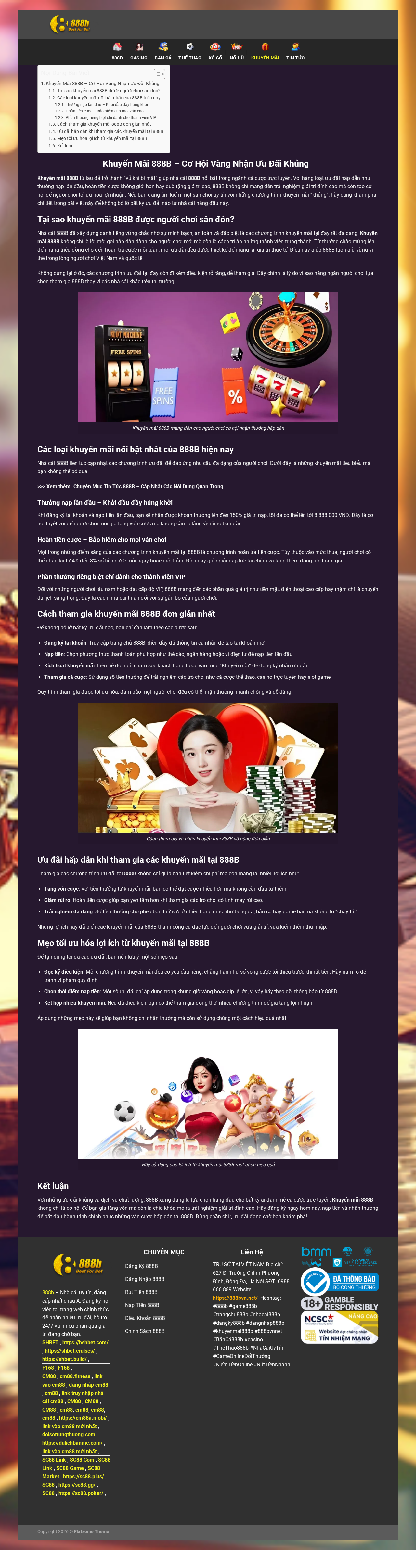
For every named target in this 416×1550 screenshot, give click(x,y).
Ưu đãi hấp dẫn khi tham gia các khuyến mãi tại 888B (110, 131)
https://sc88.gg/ (77, 1485)
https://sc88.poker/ (80, 1493)
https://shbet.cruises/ (70, 1351)
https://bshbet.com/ (85, 1342)
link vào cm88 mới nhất (69, 1426)
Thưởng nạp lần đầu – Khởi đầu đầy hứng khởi (107, 104)
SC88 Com (82, 1460)
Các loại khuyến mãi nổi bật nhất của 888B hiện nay (109, 97)
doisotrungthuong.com (68, 1434)
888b (48, 1292)
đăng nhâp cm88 (88, 1385)
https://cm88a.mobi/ (83, 1418)
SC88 (48, 1485)
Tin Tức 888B (119, 487)
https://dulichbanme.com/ (72, 1443)
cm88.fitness (75, 1376)
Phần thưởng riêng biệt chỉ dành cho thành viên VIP (111, 117)
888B (194, 178)
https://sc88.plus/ (83, 1476)
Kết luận (65, 145)
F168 (48, 1368)
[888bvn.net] (89, 24)
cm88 (51, 1393)
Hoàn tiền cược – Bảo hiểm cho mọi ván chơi (105, 111)
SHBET (50, 1342)
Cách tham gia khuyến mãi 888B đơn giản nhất (104, 124)
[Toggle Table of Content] (156, 74)
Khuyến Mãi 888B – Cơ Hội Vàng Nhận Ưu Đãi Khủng (104, 83)
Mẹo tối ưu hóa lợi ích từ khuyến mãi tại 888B (102, 138)
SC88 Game (70, 1468)
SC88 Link (54, 1460)
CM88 (49, 1376)
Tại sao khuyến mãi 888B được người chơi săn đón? (109, 90)
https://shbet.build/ (64, 1359)
